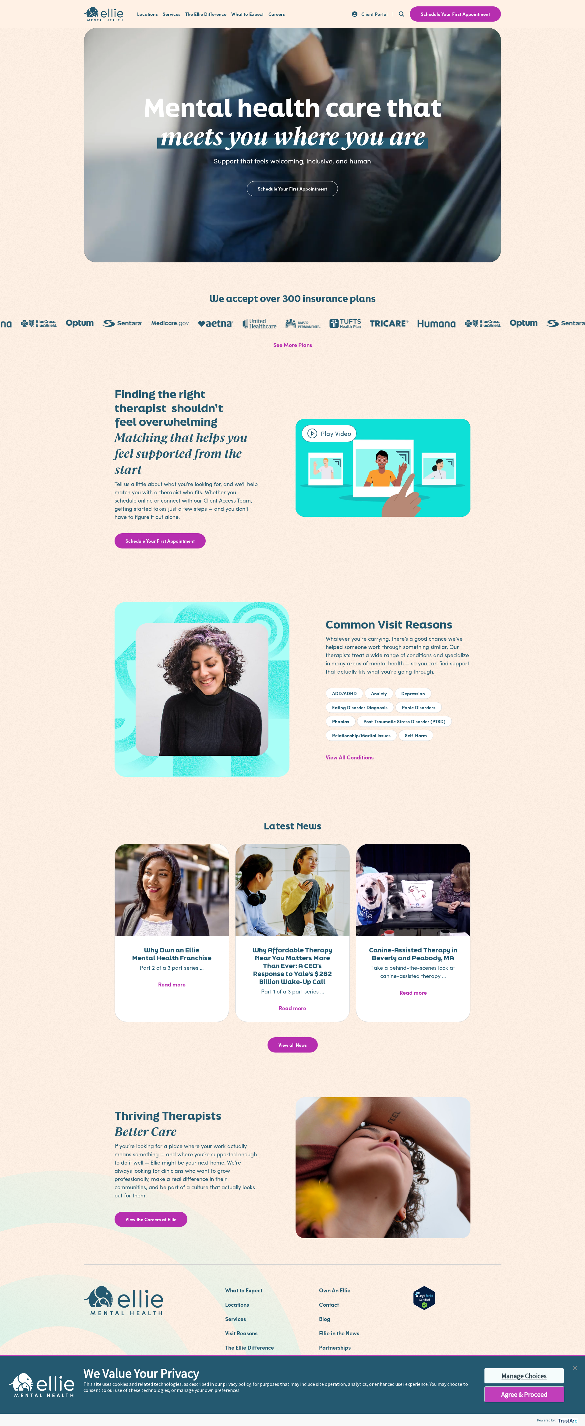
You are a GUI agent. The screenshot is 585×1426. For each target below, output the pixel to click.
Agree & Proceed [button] (524, 1394)
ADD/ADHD (344, 693)
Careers (276, 14)
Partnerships (335, 1347)
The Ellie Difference (205, 14)
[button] (575, 1367)
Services (171, 14)
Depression (413, 693)
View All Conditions (350, 757)
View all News (292, 1045)
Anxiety (379, 693)
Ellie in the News (339, 1333)
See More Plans (292, 345)
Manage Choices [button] (524, 1376)
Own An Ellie (334, 1290)
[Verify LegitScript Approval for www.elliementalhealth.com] (424, 1297)
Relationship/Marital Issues (361, 735)
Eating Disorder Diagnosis (360, 707)
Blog (324, 1319)
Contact (329, 1304)
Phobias (340, 721)
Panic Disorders (418, 707)
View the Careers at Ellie (151, 1219)
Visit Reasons (241, 1333)
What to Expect (247, 14)
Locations (147, 14)
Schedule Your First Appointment (292, 188)
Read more (187, 984)
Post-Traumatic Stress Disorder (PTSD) (404, 721)
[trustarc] (567, 1420)
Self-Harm (416, 735)
